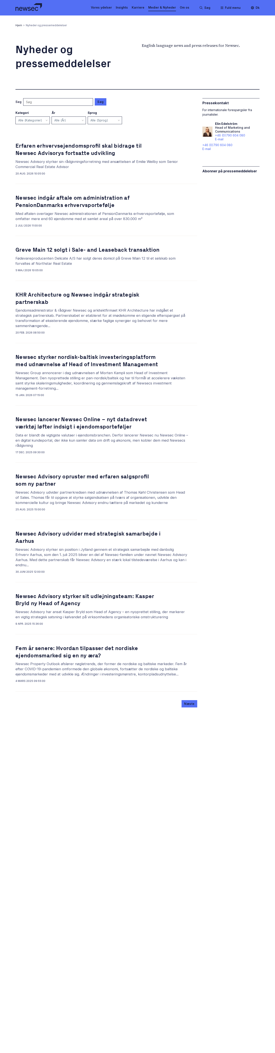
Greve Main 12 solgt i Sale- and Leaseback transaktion (87, 249)
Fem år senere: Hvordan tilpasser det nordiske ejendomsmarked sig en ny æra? (76, 652)
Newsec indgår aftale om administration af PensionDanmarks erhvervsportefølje (72, 201)
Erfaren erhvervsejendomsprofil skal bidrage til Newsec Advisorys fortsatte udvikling (78, 149)
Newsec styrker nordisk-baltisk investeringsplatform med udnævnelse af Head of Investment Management (86, 361)
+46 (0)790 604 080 (217, 145)
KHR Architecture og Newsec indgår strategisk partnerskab (77, 298)
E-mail (206, 149)
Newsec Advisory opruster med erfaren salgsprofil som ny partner (82, 480)
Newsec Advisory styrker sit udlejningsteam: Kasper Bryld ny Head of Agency (84, 600)
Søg (100, 102)
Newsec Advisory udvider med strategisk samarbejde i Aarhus (88, 537)
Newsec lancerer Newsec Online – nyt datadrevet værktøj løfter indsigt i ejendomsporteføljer (81, 423)
